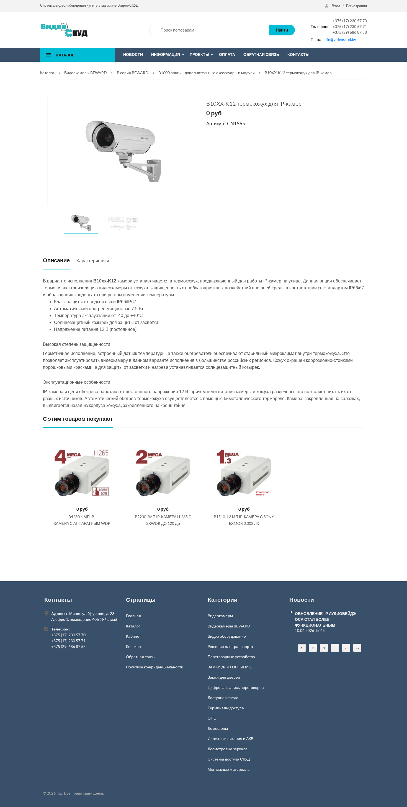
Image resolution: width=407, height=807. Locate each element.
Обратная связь (140, 656)
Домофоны (218, 728)
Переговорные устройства (231, 656)
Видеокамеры (220, 615)
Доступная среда (223, 697)
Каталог (133, 626)
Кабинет (133, 636)
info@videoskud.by (339, 39)
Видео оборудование (227, 636)
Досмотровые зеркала (228, 748)
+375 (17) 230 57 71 (350, 26)
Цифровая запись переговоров (236, 687)
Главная (133, 615)
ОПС (212, 718)
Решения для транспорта (230, 646)
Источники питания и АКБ (230, 738)
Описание (56, 260)
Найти (282, 29)
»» (357, 648)
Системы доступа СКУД (229, 759)
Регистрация (356, 6)
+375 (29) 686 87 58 (350, 32)
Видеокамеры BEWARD (229, 626)
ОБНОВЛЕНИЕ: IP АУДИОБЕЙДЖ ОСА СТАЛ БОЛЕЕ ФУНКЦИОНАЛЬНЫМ (326, 619)
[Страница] (335, 648)
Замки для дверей (224, 677)
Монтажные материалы (229, 769)
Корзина (133, 646)
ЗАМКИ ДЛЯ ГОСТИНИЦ (229, 667)
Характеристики (92, 260)
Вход (336, 6)
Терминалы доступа (226, 707)
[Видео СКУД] (63, 29)
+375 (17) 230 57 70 (350, 20)
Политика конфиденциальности (154, 667)
